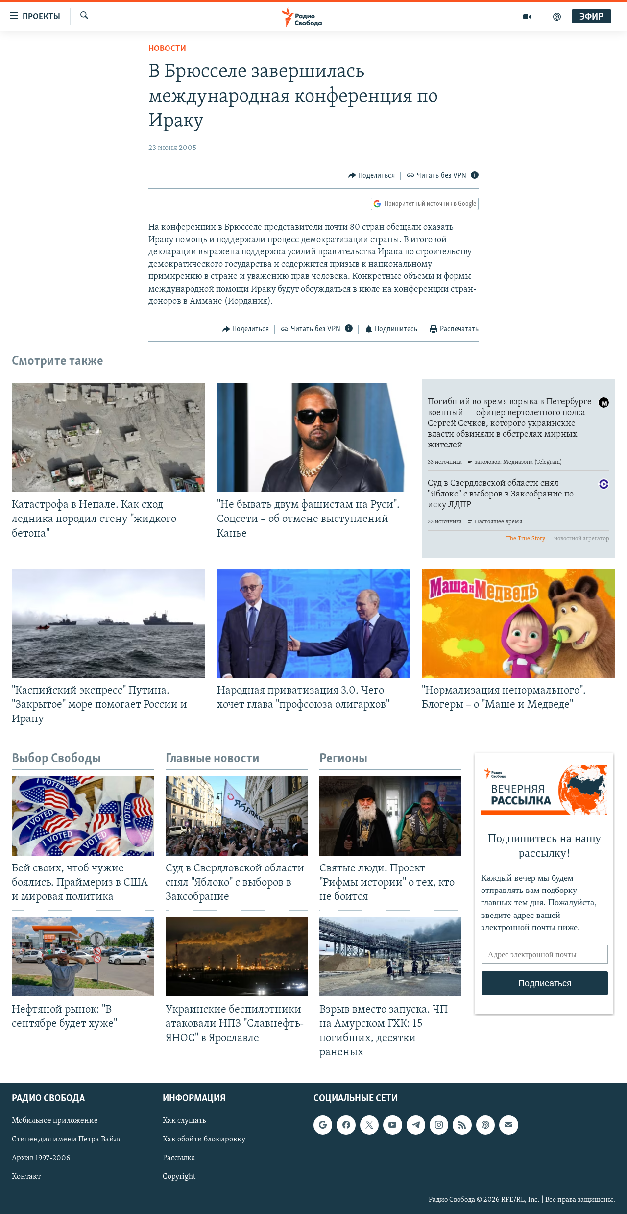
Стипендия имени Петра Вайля (67, 1139)
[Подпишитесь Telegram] (416, 1124)
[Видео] (527, 16)
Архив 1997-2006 (41, 1158)
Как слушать (184, 1121)
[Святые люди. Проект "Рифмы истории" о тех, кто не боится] (390, 816)
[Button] (371, 176)
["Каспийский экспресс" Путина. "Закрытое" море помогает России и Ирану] (108, 623)
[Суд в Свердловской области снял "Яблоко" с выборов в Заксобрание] (237, 816)
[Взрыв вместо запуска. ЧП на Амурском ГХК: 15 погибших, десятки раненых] (390, 956)
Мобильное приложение (55, 1121)
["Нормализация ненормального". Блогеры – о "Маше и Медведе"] (518, 623)
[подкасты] (557, 16)
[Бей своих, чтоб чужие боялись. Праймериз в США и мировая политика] (83, 816)
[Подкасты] (485, 1124)
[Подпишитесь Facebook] (346, 1124)
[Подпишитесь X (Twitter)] (369, 1124)
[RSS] (462, 1124)
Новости (167, 49)
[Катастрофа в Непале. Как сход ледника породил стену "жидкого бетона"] (108, 437)
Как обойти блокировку (204, 1139)
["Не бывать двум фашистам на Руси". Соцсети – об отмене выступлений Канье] (313, 437)
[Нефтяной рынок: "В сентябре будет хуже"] (83, 956)
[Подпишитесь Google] (323, 1124)
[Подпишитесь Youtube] (392, 1124)
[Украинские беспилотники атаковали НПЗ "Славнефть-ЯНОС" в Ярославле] (237, 956)
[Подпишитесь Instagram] (439, 1124)
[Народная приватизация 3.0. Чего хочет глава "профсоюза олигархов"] (313, 623)
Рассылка (179, 1158)
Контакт (26, 1177)
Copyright (179, 1177)
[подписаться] (508, 1124)
